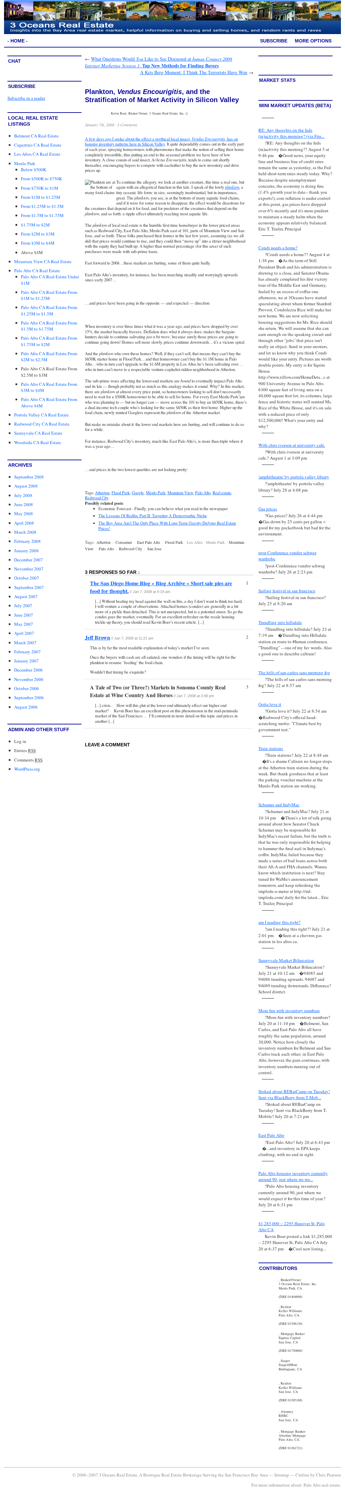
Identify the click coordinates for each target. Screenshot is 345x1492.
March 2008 (25, 532)
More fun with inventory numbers (289, 1010)
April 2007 (24, 633)
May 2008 (23, 513)
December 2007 (28, 560)
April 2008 (24, 523)
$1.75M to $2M (35, 225)
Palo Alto (203, 493)
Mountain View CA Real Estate (42, 261)
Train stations (270, 748)
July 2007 (23, 605)
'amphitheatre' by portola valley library (293, 477)
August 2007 (26, 596)
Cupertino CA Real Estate (37, 145)
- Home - (17, 40)
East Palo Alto (148, 542)
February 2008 (27, 541)
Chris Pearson (328, 1475)
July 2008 (23, 495)
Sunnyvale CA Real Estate (38, 433)
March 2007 (25, 643)
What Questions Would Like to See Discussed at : (158, 62)
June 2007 (23, 615)
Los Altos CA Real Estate (37, 154)
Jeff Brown (97, 637)
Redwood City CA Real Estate (41, 424)
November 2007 (28, 569)
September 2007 (29, 587)
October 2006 (26, 688)
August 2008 (26, 486)
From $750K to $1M (39, 188)
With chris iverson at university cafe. (291, 445)
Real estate (222, 493)
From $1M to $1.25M (40, 197)
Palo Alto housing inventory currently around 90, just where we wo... (293, 1176)
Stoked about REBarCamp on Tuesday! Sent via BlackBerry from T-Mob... (294, 1094)
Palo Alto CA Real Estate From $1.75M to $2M (49, 341)
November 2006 (28, 679)
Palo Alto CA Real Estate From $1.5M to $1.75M (49, 326)
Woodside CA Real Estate (37, 442)
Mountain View (180, 493)
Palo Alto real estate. (322, 1485)
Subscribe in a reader (26, 98)
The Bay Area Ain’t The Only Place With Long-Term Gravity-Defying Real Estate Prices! (167, 525)
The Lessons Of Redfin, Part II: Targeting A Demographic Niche (152, 516)
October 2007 (26, 578)
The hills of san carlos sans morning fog (294, 673)
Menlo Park (24, 163)
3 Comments (127, 124)
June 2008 (23, 504)
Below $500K (33, 169)
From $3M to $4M (38, 243)
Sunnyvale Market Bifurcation (286, 960)
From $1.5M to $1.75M (42, 215)
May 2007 (23, 624)
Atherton (102, 493)
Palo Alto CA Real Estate (37, 271)
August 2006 (26, 707)
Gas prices (267, 509)
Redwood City (96, 498)
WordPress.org (27, 769)
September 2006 (29, 697)
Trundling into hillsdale (280, 622)
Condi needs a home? (277, 248)
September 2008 (29, 477)
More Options (313, 40)
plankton (232, 187)
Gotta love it (269, 704)
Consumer (124, 542)
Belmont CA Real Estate (36, 136)
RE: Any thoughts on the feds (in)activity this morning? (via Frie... (291, 133)
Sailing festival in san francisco (286, 591)
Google (138, 493)
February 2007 (27, 652)
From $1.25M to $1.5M (42, 206)
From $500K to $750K (41, 179)
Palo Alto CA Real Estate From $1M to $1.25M (49, 295)
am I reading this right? (279, 922)
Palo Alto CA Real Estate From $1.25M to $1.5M (49, 310)
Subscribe (273, 40)
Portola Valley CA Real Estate (41, 415)
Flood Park (121, 493)
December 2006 (28, 670)
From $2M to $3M (38, 234)
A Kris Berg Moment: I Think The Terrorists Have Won (193, 72)
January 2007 (26, 661)
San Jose (154, 548)
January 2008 (26, 551)
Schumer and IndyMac (279, 805)
